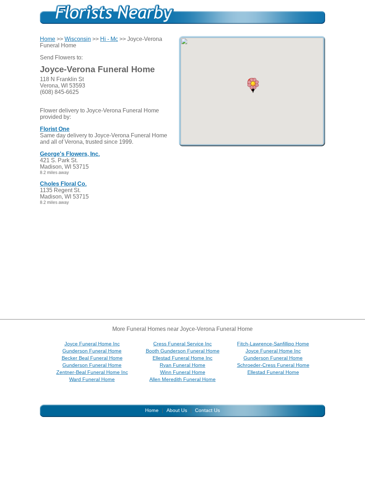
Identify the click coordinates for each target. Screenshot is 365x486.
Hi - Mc (109, 39)
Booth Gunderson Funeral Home (183, 351)
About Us (176, 410)
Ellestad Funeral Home (273, 372)
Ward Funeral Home (92, 379)
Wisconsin (78, 39)
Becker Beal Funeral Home (92, 358)
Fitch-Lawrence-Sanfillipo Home (273, 344)
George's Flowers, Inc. (70, 154)
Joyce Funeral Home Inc (92, 344)
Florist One (55, 129)
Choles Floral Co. (63, 184)
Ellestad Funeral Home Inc (182, 358)
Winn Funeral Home (182, 372)
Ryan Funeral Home (182, 365)
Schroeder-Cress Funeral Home (273, 365)
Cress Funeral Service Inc (182, 344)
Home (47, 39)
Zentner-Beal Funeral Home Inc (92, 372)
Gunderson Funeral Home (92, 351)
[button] (253, 85)
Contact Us (207, 410)
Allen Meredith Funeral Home (182, 379)
